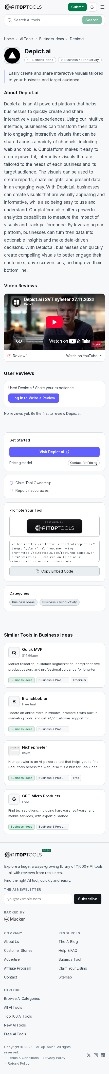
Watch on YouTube (82, 356)
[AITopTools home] (23, 7)
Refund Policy (18, 1063)
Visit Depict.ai (52, 452)
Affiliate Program (17, 968)
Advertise (12, 959)
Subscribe (87, 898)
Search (92, 20)
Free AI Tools (15, 1034)
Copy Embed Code (57, 571)
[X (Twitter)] (89, 1055)
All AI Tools (13, 1007)
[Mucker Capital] (14, 919)
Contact (10, 977)
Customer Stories (18, 950)
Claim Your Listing (73, 968)
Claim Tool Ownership (33, 483)
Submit (77, 7)
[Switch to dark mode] (92, 7)
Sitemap (65, 977)
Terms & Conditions (23, 1058)
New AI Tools (15, 1025)
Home (9, 39)
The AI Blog (68, 941)
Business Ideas (51, 39)
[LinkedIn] (103, 1055)
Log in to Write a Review (33, 398)
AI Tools (26, 39)
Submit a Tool (70, 959)
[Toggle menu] (102, 7)
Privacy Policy (54, 1058)
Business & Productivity (81, 60)
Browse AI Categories (22, 998)
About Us (11, 941)
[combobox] (47, 20)
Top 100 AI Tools (18, 1016)
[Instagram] (96, 1055)
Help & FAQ (68, 950)
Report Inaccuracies (31, 490)
